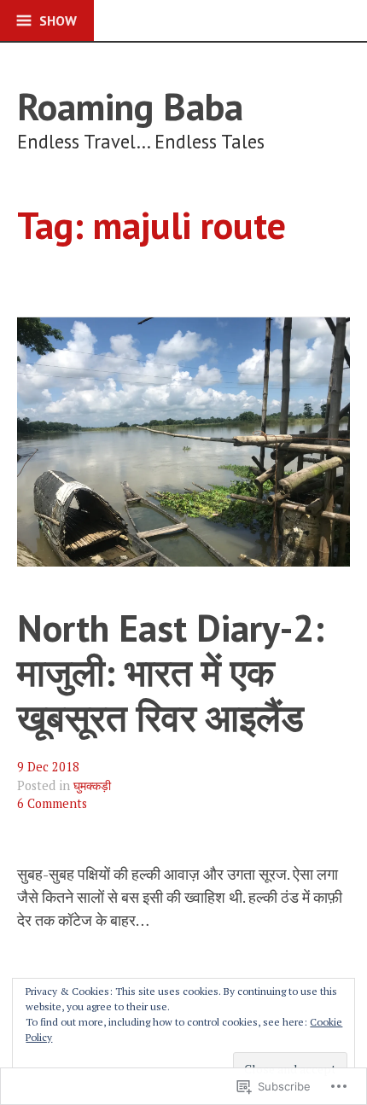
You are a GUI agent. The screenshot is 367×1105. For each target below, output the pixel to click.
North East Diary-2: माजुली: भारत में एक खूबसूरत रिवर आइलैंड (170, 672)
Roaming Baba (130, 106)
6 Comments (52, 803)
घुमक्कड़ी (92, 785)
